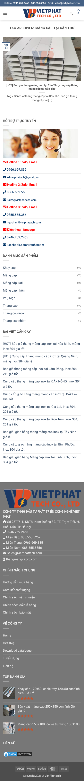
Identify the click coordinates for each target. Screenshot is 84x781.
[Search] (71, 13)
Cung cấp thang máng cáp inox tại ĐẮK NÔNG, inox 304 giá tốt (41, 384)
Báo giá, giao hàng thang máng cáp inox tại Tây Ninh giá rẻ (39, 434)
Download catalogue (17, 650)
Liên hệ (8, 666)
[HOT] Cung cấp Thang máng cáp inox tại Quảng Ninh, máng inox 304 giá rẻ (40, 358)
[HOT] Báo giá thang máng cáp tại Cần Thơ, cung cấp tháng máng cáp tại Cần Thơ (42, 87)
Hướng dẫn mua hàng (18, 582)
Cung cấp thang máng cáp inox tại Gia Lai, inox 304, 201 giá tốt (39, 409)
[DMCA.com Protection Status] (17, 754)
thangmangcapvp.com (21, 559)
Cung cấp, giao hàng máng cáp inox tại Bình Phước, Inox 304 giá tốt (39, 447)
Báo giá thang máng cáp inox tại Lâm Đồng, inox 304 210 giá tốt (40, 371)
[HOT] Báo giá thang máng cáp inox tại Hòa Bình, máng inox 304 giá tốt (41, 346)
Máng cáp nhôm (14, 290)
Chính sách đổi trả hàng (19, 605)
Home (7, 635)
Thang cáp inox (13, 313)
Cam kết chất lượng (16, 590)
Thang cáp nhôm (14, 321)
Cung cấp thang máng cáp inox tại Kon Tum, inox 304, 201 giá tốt (40, 421)
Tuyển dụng (11, 658)
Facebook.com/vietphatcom (25, 245)
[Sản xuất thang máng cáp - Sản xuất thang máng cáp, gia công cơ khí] (42, 13)
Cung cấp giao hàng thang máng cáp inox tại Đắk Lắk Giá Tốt (40, 396)
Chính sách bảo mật (17, 612)
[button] (5, 13)
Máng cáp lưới (13, 283)
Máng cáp (10, 275)
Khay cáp (9, 268)
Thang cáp (10, 305)
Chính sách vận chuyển (19, 597)
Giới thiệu (9, 643)
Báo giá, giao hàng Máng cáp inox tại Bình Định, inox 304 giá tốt (40, 459)
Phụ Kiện (9, 298)
